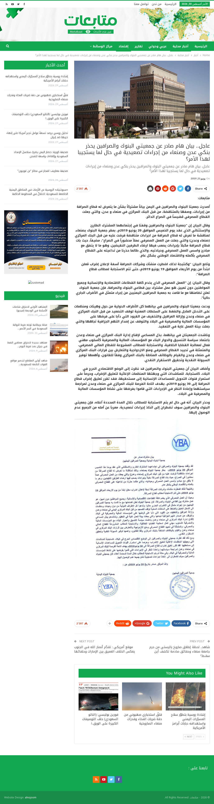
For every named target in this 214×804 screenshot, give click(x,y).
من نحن (157, 4)
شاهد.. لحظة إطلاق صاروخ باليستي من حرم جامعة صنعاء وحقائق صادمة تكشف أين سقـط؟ (179, 651)
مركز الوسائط (102, 46)
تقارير (139, 46)
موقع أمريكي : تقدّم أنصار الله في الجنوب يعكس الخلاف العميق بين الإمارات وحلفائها (104, 649)
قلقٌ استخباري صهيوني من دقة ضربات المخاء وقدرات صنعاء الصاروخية (37, 97)
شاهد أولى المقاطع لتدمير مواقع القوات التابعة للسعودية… (28, 362)
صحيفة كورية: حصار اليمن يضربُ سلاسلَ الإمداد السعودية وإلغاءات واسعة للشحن (41, 154)
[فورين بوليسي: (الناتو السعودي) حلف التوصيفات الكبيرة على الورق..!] (98, 696)
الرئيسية (170, 4)
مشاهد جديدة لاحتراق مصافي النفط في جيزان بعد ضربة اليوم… (27, 344)
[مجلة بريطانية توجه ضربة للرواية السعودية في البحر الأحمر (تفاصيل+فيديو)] (59, 329)
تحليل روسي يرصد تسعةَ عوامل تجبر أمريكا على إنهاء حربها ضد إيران (37, 135)
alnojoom (30, 797)
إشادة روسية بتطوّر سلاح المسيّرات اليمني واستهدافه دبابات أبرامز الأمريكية (36, 78)
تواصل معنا (141, 4)
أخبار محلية (181, 46)
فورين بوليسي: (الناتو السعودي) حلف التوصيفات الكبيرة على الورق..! (40, 116)
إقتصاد (123, 46)
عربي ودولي (158, 46)
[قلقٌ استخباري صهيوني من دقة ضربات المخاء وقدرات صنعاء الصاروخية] (142, 696)
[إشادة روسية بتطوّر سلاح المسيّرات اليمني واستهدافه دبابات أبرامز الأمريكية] (185, 696)
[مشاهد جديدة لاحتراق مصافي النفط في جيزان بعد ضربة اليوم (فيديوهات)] (59, 347)
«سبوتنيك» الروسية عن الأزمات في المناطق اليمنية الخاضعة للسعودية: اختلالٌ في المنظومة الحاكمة (38, 192)
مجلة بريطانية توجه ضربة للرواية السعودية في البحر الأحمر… (30, 326)
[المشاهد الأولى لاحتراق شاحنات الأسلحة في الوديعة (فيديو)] (59, 311)
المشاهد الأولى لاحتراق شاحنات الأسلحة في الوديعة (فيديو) (30, 308)
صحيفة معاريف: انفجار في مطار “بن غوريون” (43, 170)
